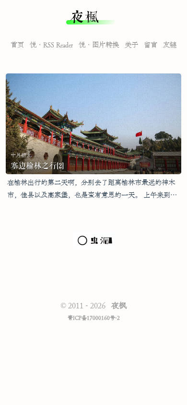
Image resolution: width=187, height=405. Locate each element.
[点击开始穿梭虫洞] (93, 247)
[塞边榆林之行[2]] (93, 123)
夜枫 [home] (84, 17)
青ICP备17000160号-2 (94, 318)
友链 (169, 45)
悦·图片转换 (99, 45)
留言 (150, 45)
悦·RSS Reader (51, 45)
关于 (131, 45)
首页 (17, 45)
